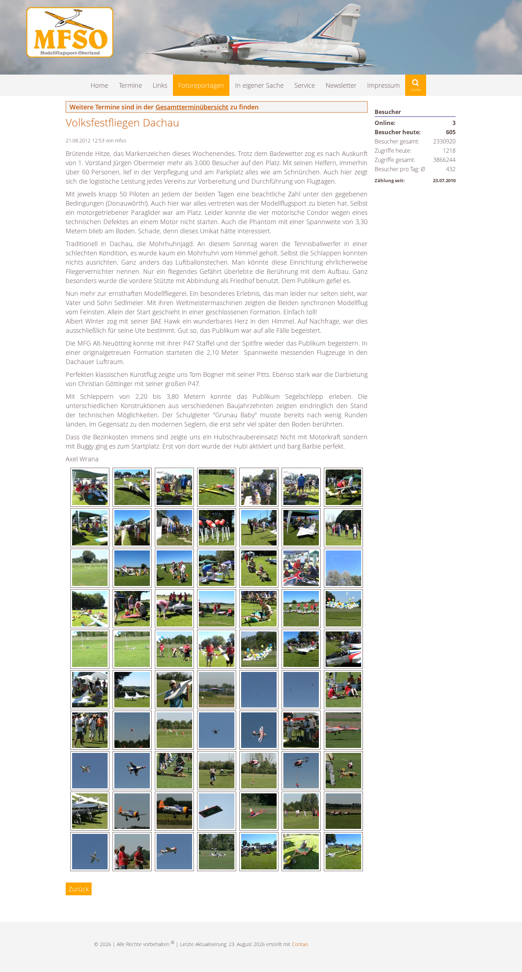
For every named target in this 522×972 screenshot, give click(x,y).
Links (160, 85)
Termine (130, 85)
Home (99, 85)
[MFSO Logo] (69, 55)
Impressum (383, 85)
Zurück (79, 889)
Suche (415, 85)
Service (304, 85)
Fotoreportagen (201, 85)
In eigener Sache (259, 85)
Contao (300, 944)
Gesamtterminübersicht (192, 107)
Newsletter (341, 85)
